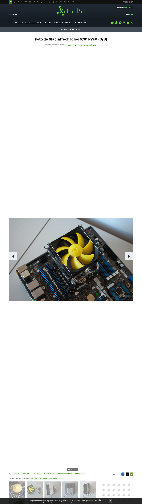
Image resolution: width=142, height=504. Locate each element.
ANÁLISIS (19, 22)
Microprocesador (64, 474)
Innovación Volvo (75, 29)
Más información (87, 502)
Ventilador (80, 474)
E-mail (131, 474)
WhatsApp (112, 22)
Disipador (36, 474)
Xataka (71, 11)
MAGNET (69, 22)
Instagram (124, 22)
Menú (15, 14)
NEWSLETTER (81, 22)
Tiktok (116, 22)
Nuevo (127, 14)
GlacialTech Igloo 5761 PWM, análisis (81, 45)
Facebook (122, 474)
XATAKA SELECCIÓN (33, 22)
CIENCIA (47, 22)
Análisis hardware (21, 474)
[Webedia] (128, 1)
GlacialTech (49, 474)
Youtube (128, 22)
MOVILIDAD (58, 22)
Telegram (120, 22)
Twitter (131, 22)
